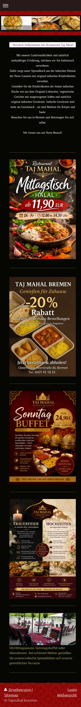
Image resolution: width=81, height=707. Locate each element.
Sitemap (11, 695)
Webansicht (67, 695)
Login (72, 689)
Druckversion (20, 689)
